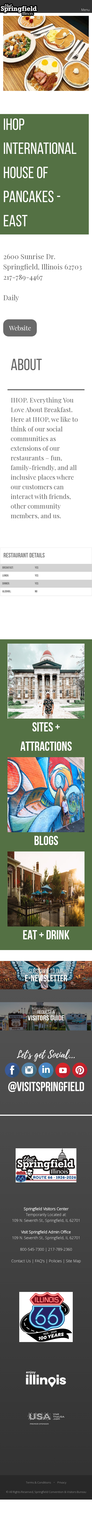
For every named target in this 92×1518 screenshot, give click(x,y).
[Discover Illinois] (46, 1418)
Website (20, 328)
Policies (55, 1260)
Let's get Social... (46, 1055)
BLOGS (46, 841)
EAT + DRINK (46, 936)
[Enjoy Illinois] (46, 1379)
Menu (85, 10)
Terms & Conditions (38, 1482)
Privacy (61, 1482)
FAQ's (40, 1260)
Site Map (73, 1260)
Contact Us (21, 1260)
